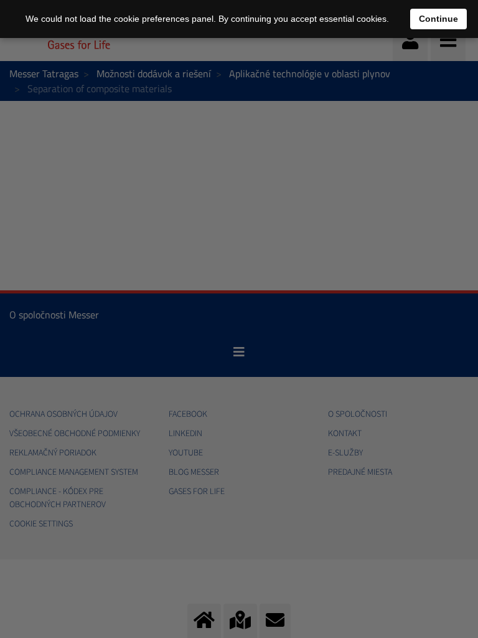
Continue (438, 19)
